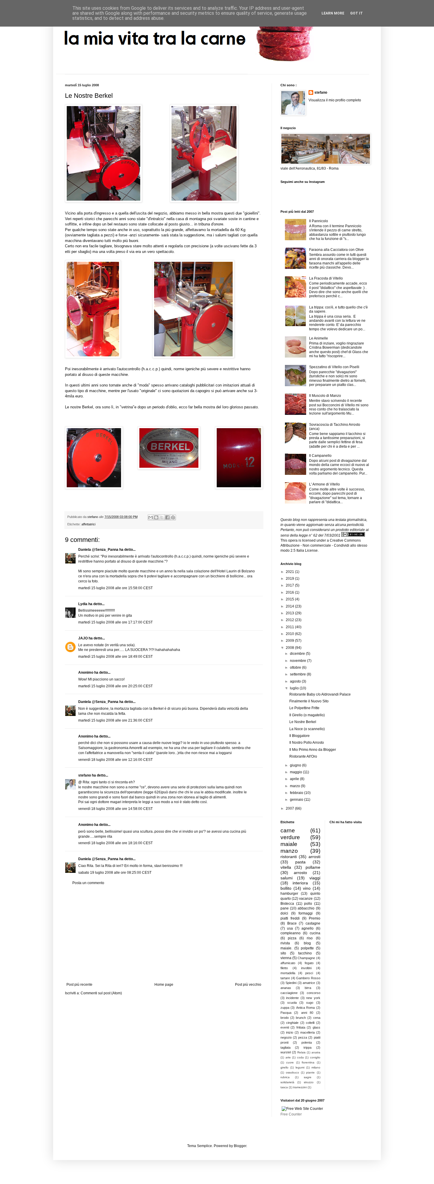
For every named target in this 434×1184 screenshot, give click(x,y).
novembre (298, 661)
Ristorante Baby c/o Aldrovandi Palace (320, 694)
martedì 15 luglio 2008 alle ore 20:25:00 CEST (115, 686)
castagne (313, 923)
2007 (290, 808)
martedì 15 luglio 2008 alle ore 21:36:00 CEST (115, 720)
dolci (284, 913)
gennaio (297, 800)
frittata (300, 1027)
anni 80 (307, 1012)
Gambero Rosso (308, 978)
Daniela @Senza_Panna (98, 550)
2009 (290, 641)
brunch (301, 1017)
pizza (292, 938)
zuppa (284, 1007)
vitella (285, 867)
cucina (315, 933)
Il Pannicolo (318, 221)
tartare (285, 978)
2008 (290, 648)
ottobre (296, 667)
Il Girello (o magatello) (307, 715)
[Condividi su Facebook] (167, 517)
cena (316, 1017)
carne (287, 830)
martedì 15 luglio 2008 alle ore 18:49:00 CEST (115, 656)
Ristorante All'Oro (303, 756)
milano (315, 1067)
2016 (290, 592)
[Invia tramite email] (151, 517)
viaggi (314, 878)
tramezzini (300, 1087)
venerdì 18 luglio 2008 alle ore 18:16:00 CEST (115, 843)
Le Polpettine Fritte (304, 708)
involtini (306, 968)
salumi (286, 878)
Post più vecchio (248, 984)
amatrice (309, 983)
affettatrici (88, 524)
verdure (290, 837)
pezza (302, 1037)
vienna (285, 958)
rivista (285, 943)
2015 (290, 599)
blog (307, 943)
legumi (300, 1067)
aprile (295, 779)
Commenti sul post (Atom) (101, 993)
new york (313, 998)
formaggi (305, 913)
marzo (295, 786)
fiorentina (308, 1062)
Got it (356, 13)
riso (310, 938)
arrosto (300, 872)
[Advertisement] (164, 933)
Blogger (240, 1146)
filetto (284, 968)
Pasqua (285, 1012)
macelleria (307, 1032)
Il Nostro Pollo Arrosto (306, 742)
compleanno (290, 933)
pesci (309, 973)
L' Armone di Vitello (324, 484)
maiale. (286, 948)
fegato (309, 963)
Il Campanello (320, 456)
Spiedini (290, 983)
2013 (290, 613)
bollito (285, 888)
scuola (292, 1002)
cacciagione (289, 993)
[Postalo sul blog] (156, 517)
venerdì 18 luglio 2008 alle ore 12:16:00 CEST (115, 760)
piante (310, 1072)
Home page (163, 984)
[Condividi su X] (162, 517)
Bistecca (287, 904)
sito (283, 953)
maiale (288, 844)
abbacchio (306, 908)
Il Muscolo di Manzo (325, 396)
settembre (298, 674)
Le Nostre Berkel (302, 722)
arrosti (314, 856)
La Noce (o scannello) (307, 729)
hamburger (289, 893)
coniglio (315, 1057)
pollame (313, 867)
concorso (313, 993)
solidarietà (287, 1082)
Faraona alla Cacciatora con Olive (336, 250)
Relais (301, 1052)
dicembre (298, 654)
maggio (296, 772)
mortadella (287, 973)
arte (288, 1057)
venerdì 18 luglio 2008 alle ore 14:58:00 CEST (115, 809)
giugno (296, 765)
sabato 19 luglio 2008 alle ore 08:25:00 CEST (114, 872)
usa (290, 928)
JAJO (83, 638)
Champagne (306, 958)
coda (300, 1057)
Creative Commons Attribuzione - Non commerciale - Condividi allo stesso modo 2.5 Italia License (323, 545)
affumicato (287, 963)
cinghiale (292, 1022)
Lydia (82, 604)
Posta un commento (88, 883)
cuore (290, 1062)
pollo (308, 904)
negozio (286, 1037)
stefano (84, 775)
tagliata (285, 1047)
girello (284, 1067)
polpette (307, 948)
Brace (292, 923)
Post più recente (79, 984)
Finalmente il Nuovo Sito (309, 701)
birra (308, 988)
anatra (315, 1052)
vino (307, 888)
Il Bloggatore (299, 736)
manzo (289, 851)
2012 (290, 620)
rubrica (285, 1077)
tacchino (305, 953)
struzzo (309, 1082)
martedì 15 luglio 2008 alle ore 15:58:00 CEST (115, 588)
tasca (284, 1087)
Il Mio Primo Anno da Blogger (312, 750)
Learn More (333, 13)
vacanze (306, 898)
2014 (290, 606)
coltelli (310, 1022)
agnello (307, 928)
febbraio (297, 793)
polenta (306, 1042)
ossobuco (292, 1072)
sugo (309, 1002)
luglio (295, 688)
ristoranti (288, 856)
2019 (290, 578)
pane (284, 908)
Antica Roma (305, 1007)
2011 (290, 627)
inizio (289, 1032)
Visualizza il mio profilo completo (335, 100)
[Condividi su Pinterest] (173, 517)
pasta (300, 862)
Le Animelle (318, 338)
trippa (307, 1047)
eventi (284, 1027)
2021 (290, 572)
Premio (314, 918)
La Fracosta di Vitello (326, 278)
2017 (290, 585)
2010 (290, 634)
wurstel (285, 1052)
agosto (296, 681)
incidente (292, 998)
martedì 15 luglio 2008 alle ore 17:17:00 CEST (115, 622)
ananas (285, 988)
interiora (300, 883)
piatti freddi (290, 918)
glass (316, 1027)
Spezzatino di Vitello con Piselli (334, 367)
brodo (284, 1017)
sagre (307, 1077)
